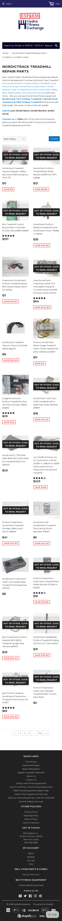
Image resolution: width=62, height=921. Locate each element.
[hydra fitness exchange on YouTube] (20, 896)
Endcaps (14, 86)
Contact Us (31, 779)
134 (40, 733)
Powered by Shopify (43, 904)
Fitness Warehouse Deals (31, 885)
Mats (36, 86)
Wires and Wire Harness (33, 93)
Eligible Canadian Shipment (31, 772)
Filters (54, 139)
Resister (31, 857)
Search (6, 110)
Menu (9, 4)
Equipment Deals (31, 765)
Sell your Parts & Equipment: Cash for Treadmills (31, 798)
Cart (57, 4)
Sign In (31, 853)
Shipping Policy (31, 815)
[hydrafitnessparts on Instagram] (35, 896)
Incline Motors (26, 86)
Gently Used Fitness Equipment (31, 783)
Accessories (8, 83)
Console (27, 83)
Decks (35, 83)
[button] (8, 235)
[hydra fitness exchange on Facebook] (30, 896)
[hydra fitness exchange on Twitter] (25, 896)
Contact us (8, 119)
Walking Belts (14, 93)
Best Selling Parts (31, 769)
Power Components (20, 89)
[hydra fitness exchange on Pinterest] (40, 896)
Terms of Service (31, 822)
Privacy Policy (31, 812)
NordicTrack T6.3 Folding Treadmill (21, 99)
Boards (18, 83)
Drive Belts (44, 83)
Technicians (31, 761)
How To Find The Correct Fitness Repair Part (31, 787)
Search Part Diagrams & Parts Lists (31, 794)
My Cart (31, 860)
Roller (47, 89)
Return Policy (31, 819)
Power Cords (37, 89)
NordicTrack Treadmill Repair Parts (29, 53)
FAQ (31, 864)
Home (5, 53)
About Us (31, 776)
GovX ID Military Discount (31, 801)
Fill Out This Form (31, 874)
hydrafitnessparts (22, 904)
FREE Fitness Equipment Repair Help (31, 790)
